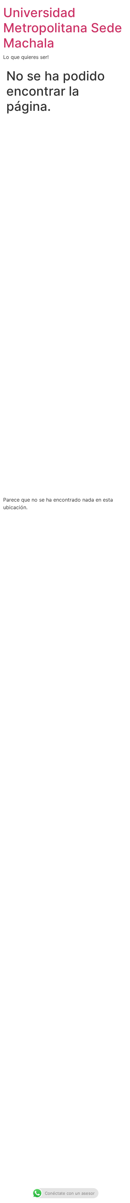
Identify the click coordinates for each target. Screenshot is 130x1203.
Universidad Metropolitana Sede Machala (62, 28)
